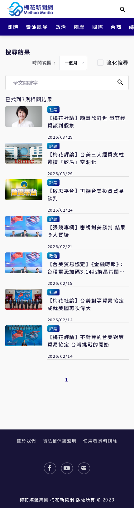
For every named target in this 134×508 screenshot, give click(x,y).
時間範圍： (44, 62)
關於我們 (26, 441)
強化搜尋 (117, 62)
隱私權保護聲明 (60, 441)
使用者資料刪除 (100, 441)
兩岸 (79, 27)
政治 (60, 27)
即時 (12, 27)
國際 (97, 27)
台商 (116, 27)
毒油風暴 (37, 27)
